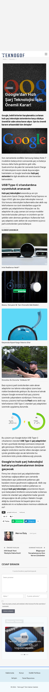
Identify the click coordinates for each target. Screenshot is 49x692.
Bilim (43, 640)
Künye (21, 673)
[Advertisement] (24, 25)
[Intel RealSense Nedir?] (24, 249)
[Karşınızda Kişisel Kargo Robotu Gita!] (24, 324)
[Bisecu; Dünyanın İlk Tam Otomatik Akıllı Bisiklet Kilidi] (24, 287)
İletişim (14, 678)
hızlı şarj (22, 512)
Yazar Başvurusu (28, 678)
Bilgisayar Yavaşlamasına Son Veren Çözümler (36, 553)
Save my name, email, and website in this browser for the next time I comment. (23, 605)
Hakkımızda (10, 673)
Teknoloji (9, 88)
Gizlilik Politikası (34, 673)
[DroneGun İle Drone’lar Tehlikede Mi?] (24, 362)
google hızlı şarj (12, 512)
